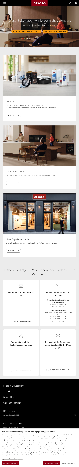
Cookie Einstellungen (68, 463)
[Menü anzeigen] (4, 3)
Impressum (5, 459)
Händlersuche (9, 411)
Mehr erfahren (13, 115)
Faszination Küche (15, 183)
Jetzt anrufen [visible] (58, 321)
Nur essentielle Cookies (51, 463)
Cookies (20, 459)
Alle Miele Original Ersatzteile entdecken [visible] (58, 370)
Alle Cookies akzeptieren (10, 463)
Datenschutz (13, 459)
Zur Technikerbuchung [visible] (22, 371)
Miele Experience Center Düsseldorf (14, 427)
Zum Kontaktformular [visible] (22, 321)
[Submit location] (75, 416)
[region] (39, 447)
